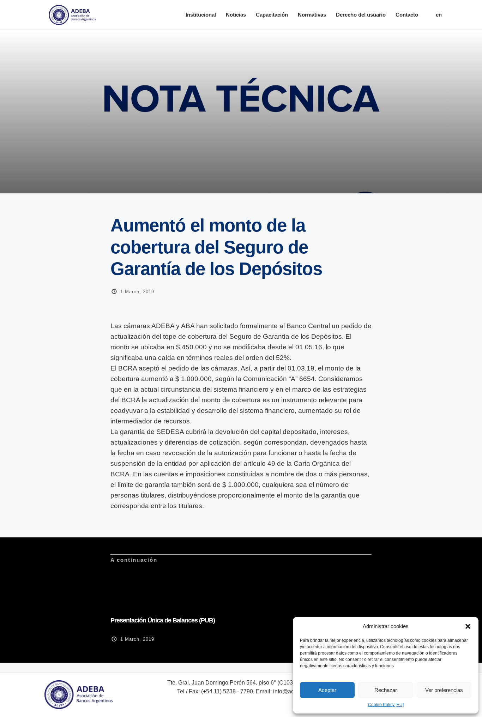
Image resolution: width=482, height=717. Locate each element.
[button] (467, 626)
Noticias (236, 15)
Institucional (201, 15)
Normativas (312, 15)
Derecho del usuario (361, 15)
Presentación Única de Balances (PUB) (162, 620)
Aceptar (327, 690)
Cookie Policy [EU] (386, 704)
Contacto (407, 15)
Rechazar (385, 690)
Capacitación (272, 15)
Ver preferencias (444, 690)
